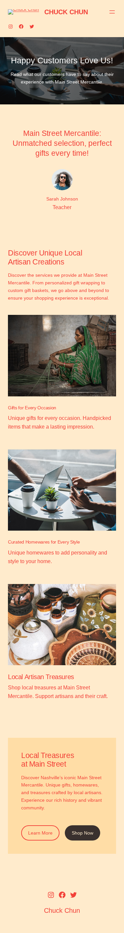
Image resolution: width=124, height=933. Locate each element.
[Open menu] (112, 12)
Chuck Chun (66, 12)
